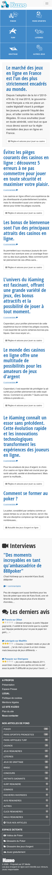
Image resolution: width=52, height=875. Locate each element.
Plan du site (8, 711)
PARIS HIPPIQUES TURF (15, 740)
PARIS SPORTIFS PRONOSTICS (19, 734)
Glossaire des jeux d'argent (20, 846)
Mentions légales (10, 702)
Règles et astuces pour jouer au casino (27, 141)
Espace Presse (9, 689)
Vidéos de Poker (14, 835)
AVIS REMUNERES (12, 800)
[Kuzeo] (13, 3)
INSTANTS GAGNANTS (14, 778)
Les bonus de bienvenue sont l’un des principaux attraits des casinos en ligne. (26, 230)
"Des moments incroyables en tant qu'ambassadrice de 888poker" (22, 562)
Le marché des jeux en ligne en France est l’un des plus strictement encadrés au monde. (26, 78)
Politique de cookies (12, 698)
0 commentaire (9, 189)
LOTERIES (8, 756)
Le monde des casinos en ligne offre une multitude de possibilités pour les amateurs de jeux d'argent (24, 363)
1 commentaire (13, 586)
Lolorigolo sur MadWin (15, 640)
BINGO (7, 767)
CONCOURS (9, 773)
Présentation (8, 684)
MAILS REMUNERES (13, 817)
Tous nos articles (16, 822)
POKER (7, 729)
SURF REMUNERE (12, 784)
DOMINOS (8, 789)
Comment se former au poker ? (25, 496)
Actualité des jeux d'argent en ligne (22, 527)
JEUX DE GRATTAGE (13, 761)
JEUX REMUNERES (13, 751)
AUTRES (8, 805)
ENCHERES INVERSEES (15, 794)
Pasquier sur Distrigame (16, 658)
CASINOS (8, 745)
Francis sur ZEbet (13, 619)
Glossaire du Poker (16, 840)
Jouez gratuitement (16, 851)
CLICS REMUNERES (13, 811)
